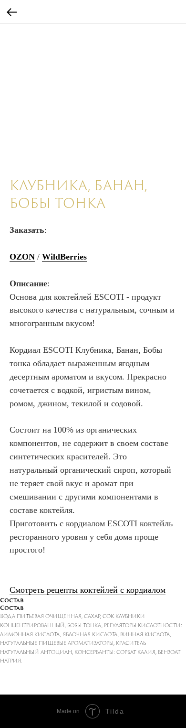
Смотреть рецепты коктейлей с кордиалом (87, 590)
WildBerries (64, 256)
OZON (22, 256)
